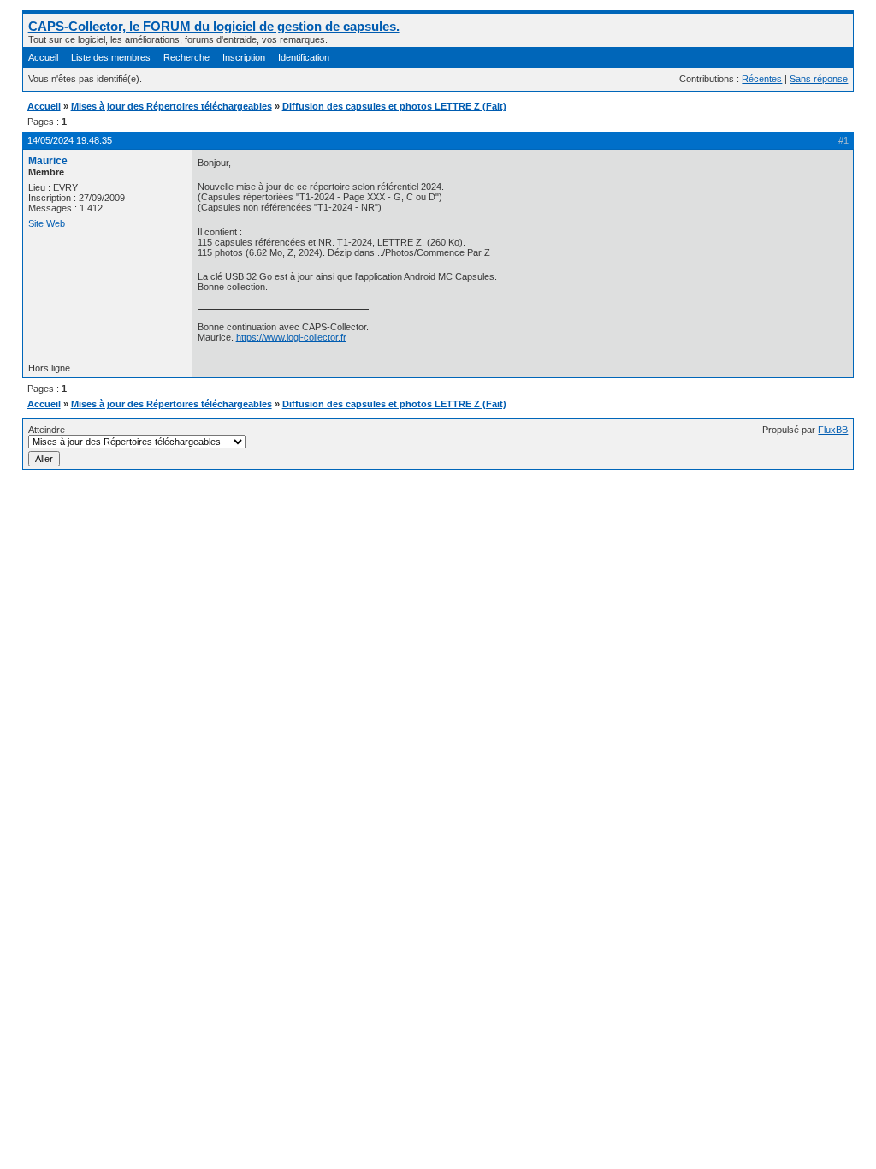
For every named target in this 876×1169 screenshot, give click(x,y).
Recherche (186, 57)
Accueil (43, 57)
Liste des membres (111, 57)
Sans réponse (819, 79)
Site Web (46, 223)
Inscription (243, 57)
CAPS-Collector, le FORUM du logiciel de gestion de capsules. (214, 26)
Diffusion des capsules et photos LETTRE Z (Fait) (394, 106)
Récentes (762, 79)
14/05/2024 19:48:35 (69, 140)
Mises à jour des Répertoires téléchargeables (171, 106)
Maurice (48, 161)
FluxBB (833, 429)
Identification (303, 57)
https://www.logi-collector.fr (291, 337)
